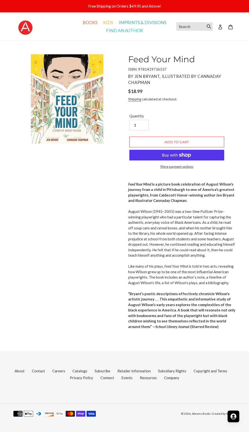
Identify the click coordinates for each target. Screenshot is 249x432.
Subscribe (102, 371)
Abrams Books (201, 413)
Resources (148, 378)
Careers (58, 371)
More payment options (176, 167)
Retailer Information (134, 371)
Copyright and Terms (210, 371)
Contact (38, 371)
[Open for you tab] (233, 416)
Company (171, 378)
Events (127, 378)
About (20, 371)
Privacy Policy (81, 378)
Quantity (136, 116)
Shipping (134, 99)
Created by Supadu (224, 413)
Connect (107, 378)
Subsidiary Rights (172, 371)
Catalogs (79, 371)
